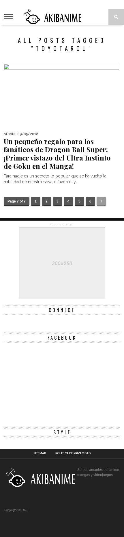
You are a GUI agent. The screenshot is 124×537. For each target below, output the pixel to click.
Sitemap (39, 453)
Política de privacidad (73, 453)
